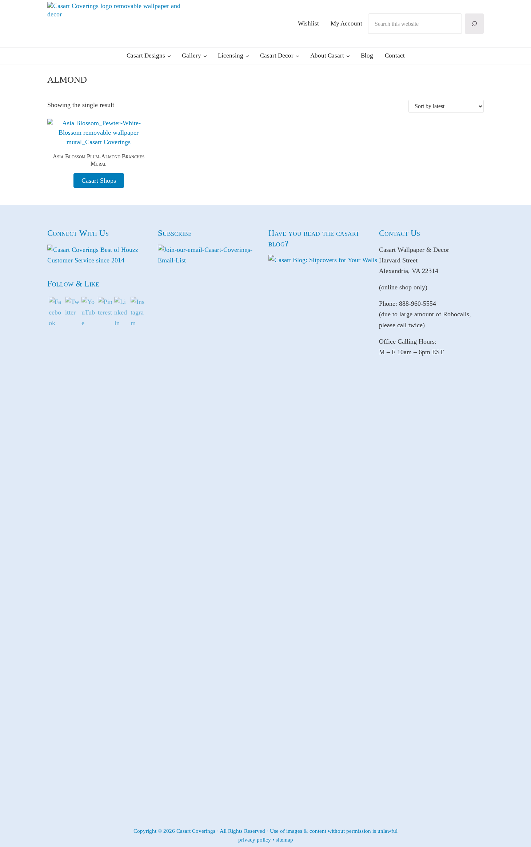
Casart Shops (98, 180)
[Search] (474, 23)
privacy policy (254, 840)
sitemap (284, 840)
